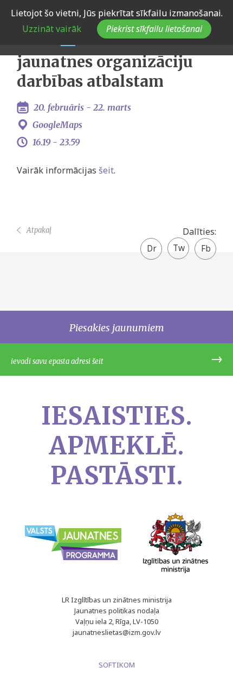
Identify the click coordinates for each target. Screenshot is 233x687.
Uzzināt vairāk (51, 29)
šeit (106, 170)
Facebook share (205, 249)
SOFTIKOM (117, 665)
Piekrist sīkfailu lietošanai (154, 29)
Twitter (178, 245)
